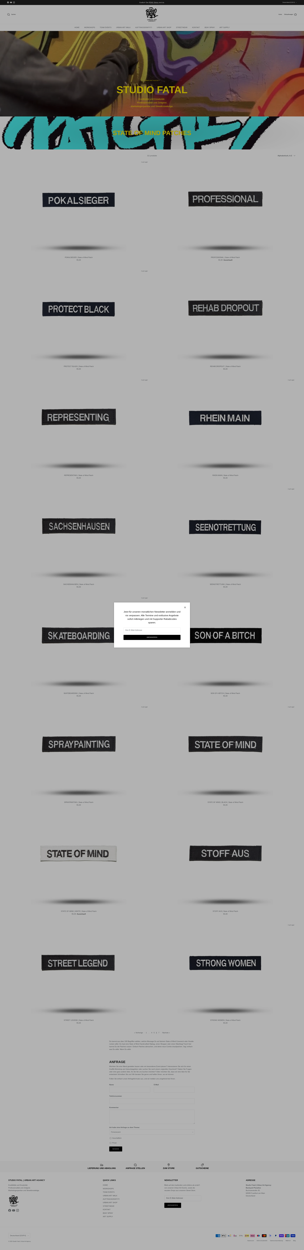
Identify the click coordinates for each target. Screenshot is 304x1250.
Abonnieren (152, 637)
